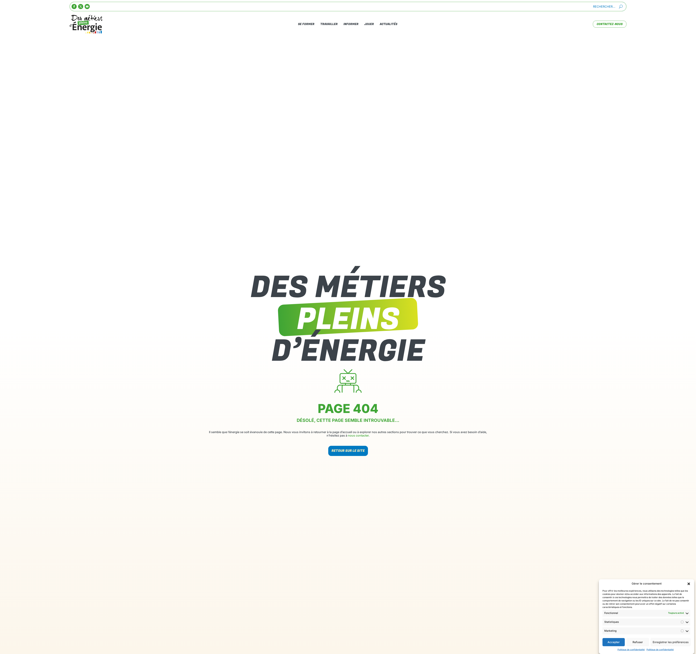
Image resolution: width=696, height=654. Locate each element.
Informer (351, 24)
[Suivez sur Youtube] (87, 6)
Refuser (638, 642)
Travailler (329, 24)
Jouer (369, 24)
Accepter (614, 642)
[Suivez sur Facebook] (74, 6)
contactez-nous (610, 24)
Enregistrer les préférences (671, 642)
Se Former (306, 24)
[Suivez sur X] (80, 6)
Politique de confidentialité (631, 649)
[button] (689, 584)
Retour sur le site (348, 450)
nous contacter (358, 435)
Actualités (388, 24)
